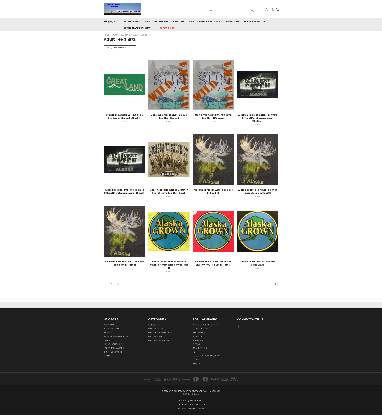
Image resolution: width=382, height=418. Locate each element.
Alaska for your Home (158, 340)
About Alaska (132, 21)
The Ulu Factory (200, 328)
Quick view (124, 78)
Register (118, 352)
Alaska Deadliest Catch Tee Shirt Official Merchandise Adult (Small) (124, 191)
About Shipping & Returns (204, 21)
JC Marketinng (200, 348)
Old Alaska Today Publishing (206, 356)
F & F (195, 352)
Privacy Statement (255, 21)
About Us (178, 21)
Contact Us (232, 21)
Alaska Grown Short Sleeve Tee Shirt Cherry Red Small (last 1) (213, 263)
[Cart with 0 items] (277, 9)
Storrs (196, 359)
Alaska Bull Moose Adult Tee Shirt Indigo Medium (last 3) (257, 191)
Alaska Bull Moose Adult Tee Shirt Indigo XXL (213, 191)
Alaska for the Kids (157, 336)
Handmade (197, 336)
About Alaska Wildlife (137, 28)
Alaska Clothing (156, 328)
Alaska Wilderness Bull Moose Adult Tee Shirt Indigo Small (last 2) (169, 264)
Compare (123, 84)
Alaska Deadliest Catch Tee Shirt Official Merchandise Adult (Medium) (257, 118)
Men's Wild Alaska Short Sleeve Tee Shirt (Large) (169, 116)
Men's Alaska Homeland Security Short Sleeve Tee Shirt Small (169, 191)
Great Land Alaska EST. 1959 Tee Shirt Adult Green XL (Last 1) (124, 116)
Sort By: (109, 47)
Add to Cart (124, 90)
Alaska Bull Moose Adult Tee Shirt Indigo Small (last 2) (124, 263)
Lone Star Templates (196, 404)
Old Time (196, 344)
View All (196, 363)
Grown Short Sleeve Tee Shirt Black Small (257, 263)
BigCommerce (196, 400)
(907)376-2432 (167, 28)
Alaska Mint (198, 340)
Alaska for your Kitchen (160, 332)
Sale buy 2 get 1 (155, 325)
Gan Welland (199, 332)
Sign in (107, 352)
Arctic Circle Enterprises (205, 325)
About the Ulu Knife (156, 21)
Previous (374, 408)
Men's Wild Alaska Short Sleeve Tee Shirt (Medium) (213, 116)
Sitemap (107, 356)
